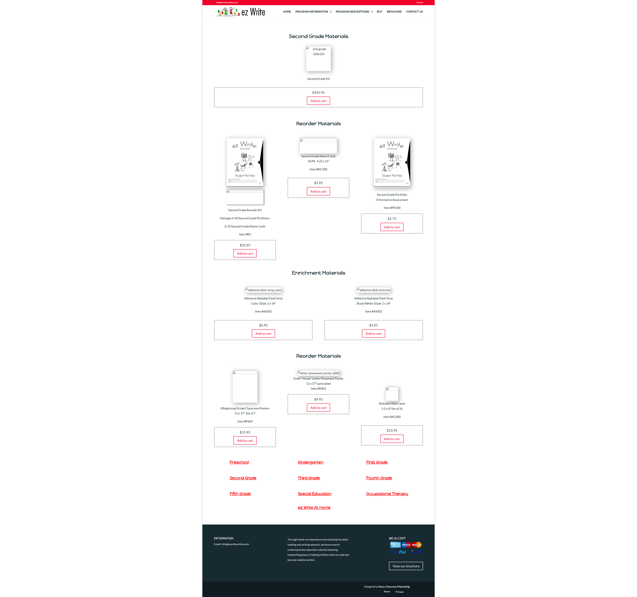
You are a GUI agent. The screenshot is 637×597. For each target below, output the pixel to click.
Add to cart (245, 253)
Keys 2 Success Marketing (394, 586)
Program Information (311, 12)
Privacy (400, 591)
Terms (387, 591)
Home (287, 12)
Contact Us (414, 12)
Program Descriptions (352, 12)
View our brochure (406, 566)
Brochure (394, 12)
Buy (380, 12)
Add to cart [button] (318, 101)
